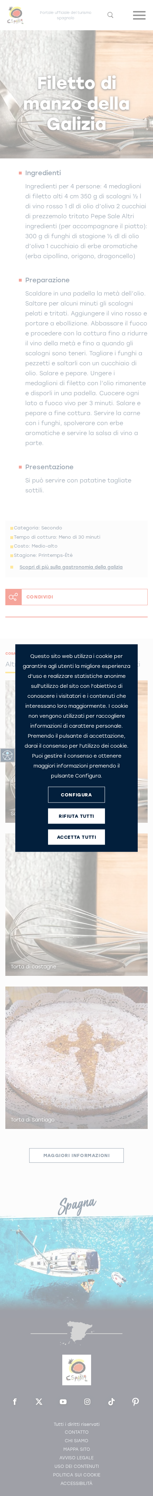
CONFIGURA (76, 794)
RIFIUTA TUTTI (76, 815)
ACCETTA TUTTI (76, 836)
